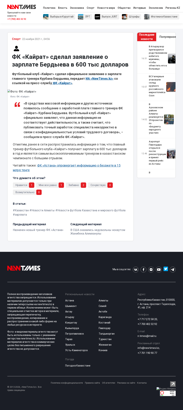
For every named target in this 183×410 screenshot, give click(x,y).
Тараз (68, 339)
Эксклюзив (156, 7)
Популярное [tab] (167, 37)
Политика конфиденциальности (67, 383)
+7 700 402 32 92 (147, 324)
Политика (49, 7)
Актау (68, 311)
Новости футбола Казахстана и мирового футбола (91, 210)
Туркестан (105, 339)
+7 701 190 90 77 (147, 353)
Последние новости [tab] (146, 37)
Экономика (77, 7)
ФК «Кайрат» (62, 83)
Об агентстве (108, 383)
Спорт (91, 7)
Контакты (142, 383)
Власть (62, 7)
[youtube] (159, 270)
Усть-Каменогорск (76, 350)
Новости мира (106, 7)
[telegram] (173, 270)
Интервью (139, 7)
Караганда (105, 317)
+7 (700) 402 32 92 (16, 19)
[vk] (136, 270)
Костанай (104, 322)
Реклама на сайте (126, 383)
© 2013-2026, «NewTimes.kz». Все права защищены (24, 388)
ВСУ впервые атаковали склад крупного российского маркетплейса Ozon (157, 86)
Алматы (103, 300)
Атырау (69, 317)
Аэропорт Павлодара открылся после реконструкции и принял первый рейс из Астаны (157, 152)
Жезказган (105, 344)
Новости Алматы (43, 210)
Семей (102, 306)
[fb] (143, 270)
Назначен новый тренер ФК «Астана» (38, 230)
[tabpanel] (156, 109)
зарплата (21, 214)
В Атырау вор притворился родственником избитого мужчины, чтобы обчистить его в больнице (158, 57)
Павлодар (104, 328)
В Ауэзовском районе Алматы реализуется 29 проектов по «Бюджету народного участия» (156, 118)
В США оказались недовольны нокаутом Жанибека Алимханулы (97, 231)
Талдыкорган (107, 333)
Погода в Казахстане (77, 365)
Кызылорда (72, 328)
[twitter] (166, 270)
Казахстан (22, 210)
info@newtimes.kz (148, 348)
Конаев (103, 350)
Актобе (103, 311)
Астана (69, 300)
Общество (124, 7)
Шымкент (71, 306)
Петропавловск (74, 333)
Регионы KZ (172, 7)
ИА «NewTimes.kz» (99, 78)
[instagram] (151, 270)
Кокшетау (71, 322)
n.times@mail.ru (147, 336)
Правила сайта (92, 383)
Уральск (70, 344)
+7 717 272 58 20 (147, 319)
